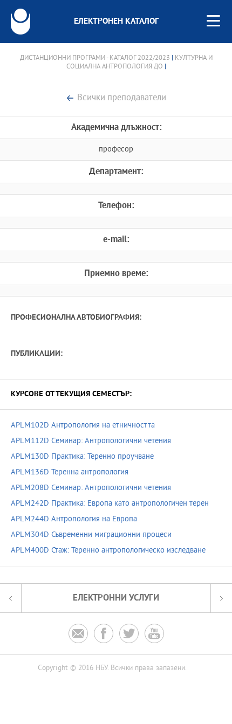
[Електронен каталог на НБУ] (20, 22)
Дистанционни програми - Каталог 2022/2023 (95, 58)
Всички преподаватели (121, 98)
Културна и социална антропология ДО (139, 62)
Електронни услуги (116, 598)
